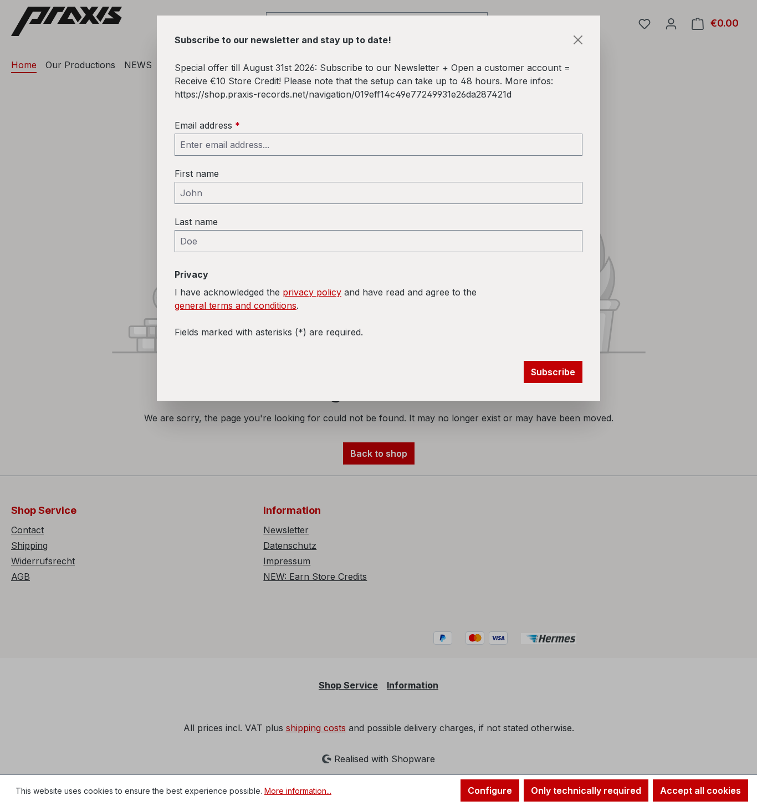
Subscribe (553, 372)
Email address (207, 125)
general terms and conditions (235, 305)
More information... (297, 790)
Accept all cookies (700, 790)
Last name (196, 221)
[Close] (578, 40)
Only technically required (586, 790)
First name (197, 173)
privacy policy (312, 292)
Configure (490, 790)
